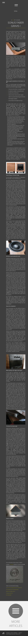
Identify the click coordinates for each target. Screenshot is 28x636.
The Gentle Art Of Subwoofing (12, 589)
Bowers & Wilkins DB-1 (10, 591)
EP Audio (11, 564)
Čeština (15, 11)
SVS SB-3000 (8, 595)
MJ (13, 20)
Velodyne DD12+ (9, 593)
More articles (15, 623)
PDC (19, 634)
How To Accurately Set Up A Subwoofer (14, 587)
